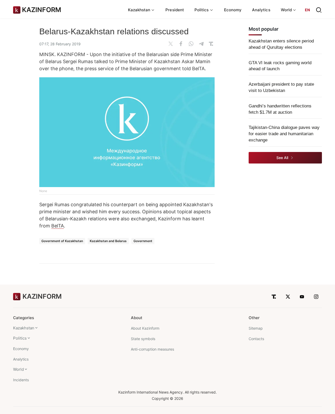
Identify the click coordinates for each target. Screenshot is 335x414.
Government (142, 241)
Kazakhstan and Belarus (108, 241)
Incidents (21, 380)
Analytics (261, 9)
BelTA (57, 225)
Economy (233, 9)
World (18, 369)
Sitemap (256, 328)
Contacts (256, 338)
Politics (20, 338)
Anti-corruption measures (152, 349)
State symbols (143, 338)
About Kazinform (145, 328)
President (174, 9)
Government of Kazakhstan (62, 241)
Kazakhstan (23, 327)
